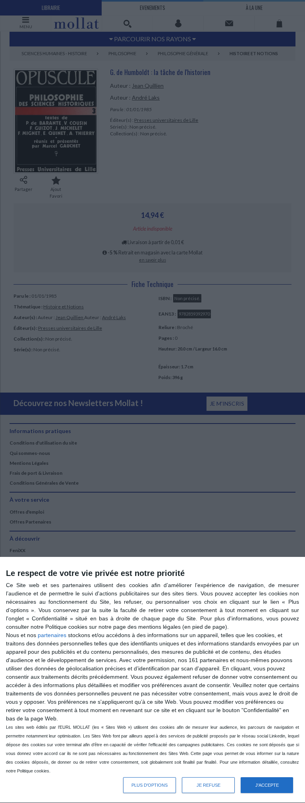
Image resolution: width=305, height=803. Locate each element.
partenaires (52, 635)
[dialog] (152, 680)
